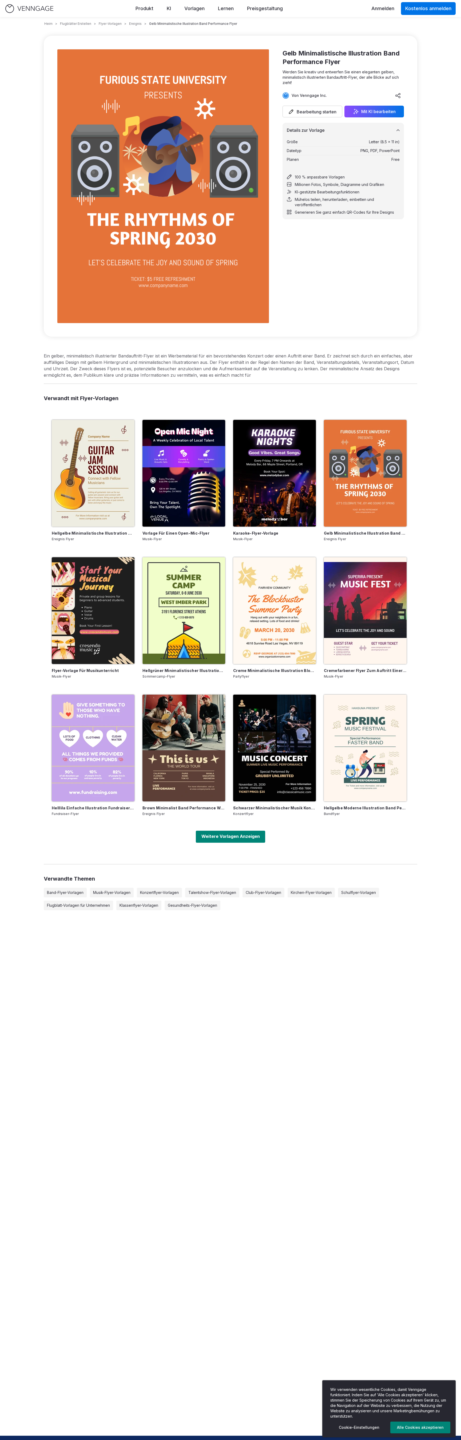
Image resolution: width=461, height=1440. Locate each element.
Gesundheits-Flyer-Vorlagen (192, 905)
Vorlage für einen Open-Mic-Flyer (175, 533)
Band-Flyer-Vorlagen (65, 892)
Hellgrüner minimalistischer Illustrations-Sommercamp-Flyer (183, 670)
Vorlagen (194, 8)
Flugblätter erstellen (75, 24)
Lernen (226, 8)
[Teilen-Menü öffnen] (398, 95)
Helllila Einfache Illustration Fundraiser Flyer (93, 808)
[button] (312, 111)
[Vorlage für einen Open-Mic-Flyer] (183, 473)
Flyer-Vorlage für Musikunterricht (85, 670)
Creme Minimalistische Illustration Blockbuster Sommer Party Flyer (274, 670)
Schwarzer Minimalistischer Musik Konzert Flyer (274, 808)
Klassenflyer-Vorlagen (139, 905)
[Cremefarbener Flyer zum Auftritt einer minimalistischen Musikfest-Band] (365, 610)
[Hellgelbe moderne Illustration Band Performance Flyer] (365, 748)
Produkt (144, 8)
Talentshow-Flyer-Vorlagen (212, 892)
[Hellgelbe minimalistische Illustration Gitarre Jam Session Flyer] (93, 473)
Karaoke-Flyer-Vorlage (255, 533)
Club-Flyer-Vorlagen (263, 892)
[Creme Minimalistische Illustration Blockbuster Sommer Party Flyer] (274, 610)
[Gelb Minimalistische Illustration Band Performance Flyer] (365, 473)
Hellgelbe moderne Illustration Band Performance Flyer (365, 808)
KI (169, 8)
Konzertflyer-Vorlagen (159, 892)
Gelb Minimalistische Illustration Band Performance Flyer (365, 533)
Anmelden (382, 8)
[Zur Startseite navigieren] (29, 8)
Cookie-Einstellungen (359, 1427)
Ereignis (135, 24)
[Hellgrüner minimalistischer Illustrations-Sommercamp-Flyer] (183, 610)
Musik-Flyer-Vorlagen (111, 892)
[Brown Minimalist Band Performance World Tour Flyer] (183, 748)
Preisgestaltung (265, 8)
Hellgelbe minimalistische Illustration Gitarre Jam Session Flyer (93, 533)
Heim (48, 24)
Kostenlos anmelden (428, 8)
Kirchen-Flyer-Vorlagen (311, 892)
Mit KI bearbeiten (378, 111)
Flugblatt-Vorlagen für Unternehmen (78, 905)
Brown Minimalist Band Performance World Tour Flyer (183, 808)
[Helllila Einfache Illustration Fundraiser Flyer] (93, 748)
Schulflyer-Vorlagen (358, 892)
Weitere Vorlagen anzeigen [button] (230, 836)
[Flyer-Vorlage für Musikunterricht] (93, 610)
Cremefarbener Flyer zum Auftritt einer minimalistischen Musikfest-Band (365, 670)
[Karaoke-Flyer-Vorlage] (274, 473)
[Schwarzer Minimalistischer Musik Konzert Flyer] (274, 748)
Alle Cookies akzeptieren (420, 1427)
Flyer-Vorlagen (110, 24)
